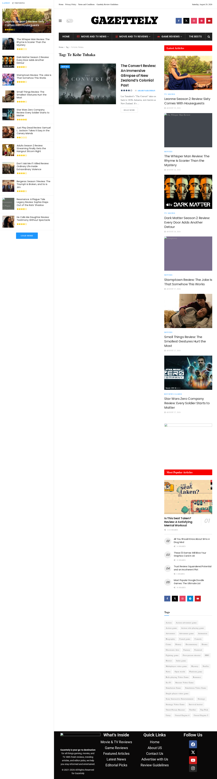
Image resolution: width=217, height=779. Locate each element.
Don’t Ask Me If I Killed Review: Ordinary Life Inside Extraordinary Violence (33, 166)
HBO (207, 655)
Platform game (195, 671)
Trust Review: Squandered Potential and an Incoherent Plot (192, 568)
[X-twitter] (193, 752)
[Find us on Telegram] (190, 598)
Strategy (201, 699)
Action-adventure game (186, 622)
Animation (202, 633)
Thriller (192, 710)
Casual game (184, 639)
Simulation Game (173, 688)
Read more (131, 109)
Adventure (170, 633)
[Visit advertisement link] (188, 443)
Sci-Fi (168, 682)
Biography (170, 639)
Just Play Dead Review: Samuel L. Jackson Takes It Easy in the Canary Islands (34, 130)
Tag (67, 47)
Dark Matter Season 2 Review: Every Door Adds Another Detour (33, 60)
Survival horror (196, 704)
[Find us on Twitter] (186, 21)
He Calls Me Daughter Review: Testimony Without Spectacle (33, 219)
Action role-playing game (192, 628)
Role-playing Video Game (177, 677)
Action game (171, 628)
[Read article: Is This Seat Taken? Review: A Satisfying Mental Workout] (188, 497)
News (168, 671)
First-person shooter (192, 655)
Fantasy (186, 650)
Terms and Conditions (86, 4)
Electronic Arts (172, 650)
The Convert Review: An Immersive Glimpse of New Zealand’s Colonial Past (138, 75)
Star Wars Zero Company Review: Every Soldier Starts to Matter (33, 112)
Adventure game (186, 633)
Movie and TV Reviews (133, 36)
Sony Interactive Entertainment (179, 699)
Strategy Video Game (175, 704)
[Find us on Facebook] (179, 21)
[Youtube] (193, 760)
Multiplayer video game (176, 666)
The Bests (195, 36)
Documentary (191, 644)
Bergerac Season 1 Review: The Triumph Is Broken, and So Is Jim (33, 184)
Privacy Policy (70, 4)
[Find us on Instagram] (194, 21)
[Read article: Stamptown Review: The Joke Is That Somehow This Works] (188, 253)
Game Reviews (170, 36)
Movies (65, 66)
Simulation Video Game (195, 688)
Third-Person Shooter (175, 710)
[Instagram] (193, 768)
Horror (169, 660)
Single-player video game (177, 693)
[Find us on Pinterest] (202, 21)
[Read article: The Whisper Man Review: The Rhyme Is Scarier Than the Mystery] (188, 130)
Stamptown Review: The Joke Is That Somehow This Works (34, 76)
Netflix (206, 666)
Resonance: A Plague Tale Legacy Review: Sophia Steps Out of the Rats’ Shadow (32, 202)
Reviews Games (173, 394)
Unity (168, 715)
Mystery (194, 666)
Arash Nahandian (146, 90)
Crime (168, 644)
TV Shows (169, 94)
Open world (180, 671)
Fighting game (172, 655)
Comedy (198, 639)
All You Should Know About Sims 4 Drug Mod (192, 540)
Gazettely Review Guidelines (107, 4)
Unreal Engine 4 (182, 715)
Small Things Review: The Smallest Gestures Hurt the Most (32, 94)
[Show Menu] (60, 21)
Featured (198, 650)
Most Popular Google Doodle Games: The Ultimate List (189, 582)
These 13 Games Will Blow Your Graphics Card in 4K (190, 554)
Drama (204, 644)
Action (169, 622)
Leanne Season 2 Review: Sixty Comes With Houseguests (24, 23)
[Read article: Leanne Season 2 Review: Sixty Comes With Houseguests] (188, 73)
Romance (197, 677)
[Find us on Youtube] (209, 21)
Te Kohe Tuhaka (77, 47)
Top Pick (204, 710)
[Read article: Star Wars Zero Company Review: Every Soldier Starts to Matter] (188, 373)
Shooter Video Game (184, 682)
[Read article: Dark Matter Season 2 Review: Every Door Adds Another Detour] (188, 192)
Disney (178, 644)
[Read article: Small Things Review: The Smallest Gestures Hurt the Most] (188, 311)
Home (61, 4)
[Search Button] (209, 37)
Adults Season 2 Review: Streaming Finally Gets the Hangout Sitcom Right (31, 148)
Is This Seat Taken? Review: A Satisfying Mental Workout (178, 521)
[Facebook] (193, 744)
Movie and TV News (93, 36)
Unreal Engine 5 (201, 715)
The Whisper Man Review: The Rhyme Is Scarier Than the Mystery (33, 42)
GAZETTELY (124, 21)
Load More (27, 235)
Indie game (181, 660)
